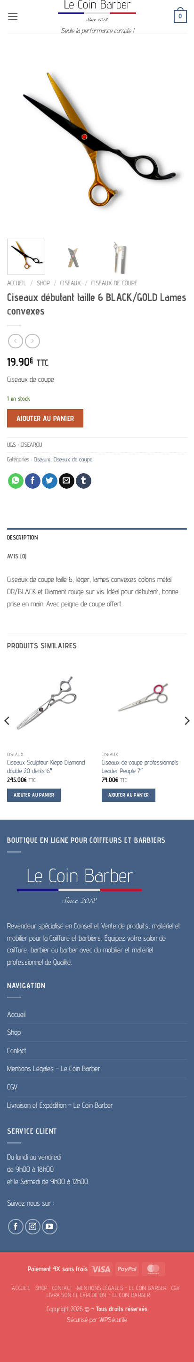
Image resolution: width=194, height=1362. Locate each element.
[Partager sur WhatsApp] (16, 481)
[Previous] (22, 142)
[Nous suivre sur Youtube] (49, 1226)
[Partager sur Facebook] (32, 481)
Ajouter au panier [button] (34, 795)
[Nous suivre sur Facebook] (16, 1226)
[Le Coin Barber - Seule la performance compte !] (97, 10)
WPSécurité (113, 1319)
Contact (16, 1050)
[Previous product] (32, 341)
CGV (12, 1086)
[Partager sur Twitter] (49, 481)
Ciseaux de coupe (114, 283)
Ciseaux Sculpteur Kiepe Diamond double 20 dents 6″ (46, 766)
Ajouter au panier (45, 418)
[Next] (171, 142)
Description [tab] (22, 537)
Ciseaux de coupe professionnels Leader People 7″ (140, 766)
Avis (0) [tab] (16, 556)
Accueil (16, 283)
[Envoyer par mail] (66, 481)
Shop (43, 283)
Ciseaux (70, 283)
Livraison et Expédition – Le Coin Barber (60, 1105)
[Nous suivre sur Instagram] (32, 1226)
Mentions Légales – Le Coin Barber (53, 1068)
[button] (12, 16)
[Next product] (15, 341)
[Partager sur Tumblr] (83, 481)
